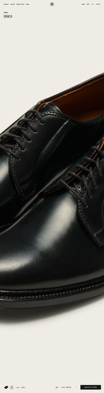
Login (83, 4)
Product (6, 4)
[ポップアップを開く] (98, 4)
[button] (88, 4)
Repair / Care (20, 4)
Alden (6, 12)
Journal (12, 4)
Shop (27, 4)
